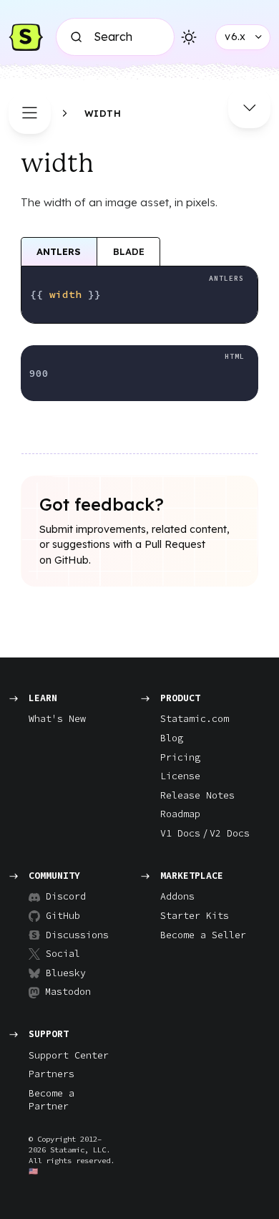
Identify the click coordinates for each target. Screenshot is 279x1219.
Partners (51, 1074)
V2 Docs (230, 833)
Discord (66, 896)
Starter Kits (194, 916)
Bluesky (66, 973)
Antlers (58, 251)
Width (103, 113)
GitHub (63, 916)
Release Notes (197, 795)
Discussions (71, 935)
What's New (57, 719)
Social (63, 954)
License (180, 776)
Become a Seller (203, 935)
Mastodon (68, 992)
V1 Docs (180, 833)
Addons (177, 896)
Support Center (69, 1055)
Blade (129, 251)
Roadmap (180, 814)
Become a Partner (51, 1100)
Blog (171, 738)
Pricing (180, 757)
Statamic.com (194, 719)
